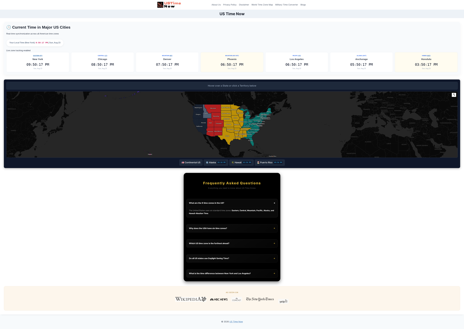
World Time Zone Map (262, 4)
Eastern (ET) (37, 55)
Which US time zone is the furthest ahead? (232, 243)
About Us (216, 4)
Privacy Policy (229, 4)
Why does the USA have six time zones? (232, 228)
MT (171, 55)
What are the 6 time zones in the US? (232, 203)
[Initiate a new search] (454, 95)
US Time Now (236, 321)
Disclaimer (244, 4)
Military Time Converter (286, 4)
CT (106, 55)
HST (428, 55)
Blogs (303, 4)
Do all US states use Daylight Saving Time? (232, 258)
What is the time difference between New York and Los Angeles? (232, 273)
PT (299, 55)
